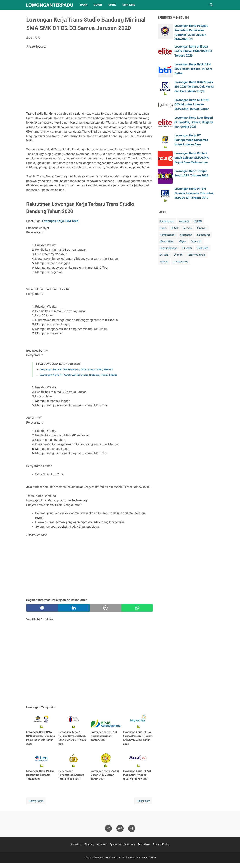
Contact (101, 844)
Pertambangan (168, 247)
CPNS (112, 4)
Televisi (164, 261)
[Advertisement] (89, 80)
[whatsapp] (137, 608)
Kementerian (167, 234)
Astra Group (167, 221)
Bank (163, 227)
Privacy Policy (161, 844)
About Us (76, 844)
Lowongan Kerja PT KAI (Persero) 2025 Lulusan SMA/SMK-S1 (76, 369)
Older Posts (143, 800)
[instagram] (108, 828)
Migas (182, 241)
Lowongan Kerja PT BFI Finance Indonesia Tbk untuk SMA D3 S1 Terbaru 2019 (194, 193)
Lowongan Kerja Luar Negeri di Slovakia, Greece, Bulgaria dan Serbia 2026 (193, 122)
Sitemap (89, 844)
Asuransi (184, 221)
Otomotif (196, 241)
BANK (84, 4)
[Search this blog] (211, 5)
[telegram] (105, 608)
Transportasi (180, 261)
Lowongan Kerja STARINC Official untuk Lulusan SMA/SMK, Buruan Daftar (191, 104)
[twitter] (74, 608)
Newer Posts (35, 800)
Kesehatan (186, 234)
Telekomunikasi (196, 254)
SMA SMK (128, 4)
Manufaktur (167, 241)
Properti (187, 247)
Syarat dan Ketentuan (122, 844)
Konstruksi (203, 234)
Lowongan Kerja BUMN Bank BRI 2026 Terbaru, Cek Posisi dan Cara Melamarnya (194, 86)
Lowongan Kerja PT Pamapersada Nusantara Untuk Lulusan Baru (191, 140)
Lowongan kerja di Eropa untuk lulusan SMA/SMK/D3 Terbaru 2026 (193, 51)
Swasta (164, 254)
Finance (201, 227)
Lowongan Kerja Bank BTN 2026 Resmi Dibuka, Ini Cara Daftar (193, 69)
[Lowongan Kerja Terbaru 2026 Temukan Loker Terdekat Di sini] (49, 4)
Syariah (178, 254)
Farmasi (187, 227)
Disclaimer (144, 844)
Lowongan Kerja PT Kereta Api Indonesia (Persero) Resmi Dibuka (78, 374)
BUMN (98, 4)
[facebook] (42, 608)
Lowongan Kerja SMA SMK (60, 221)
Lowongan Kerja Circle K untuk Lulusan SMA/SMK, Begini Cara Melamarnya (191, 157)
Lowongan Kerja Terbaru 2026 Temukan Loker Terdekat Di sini (124, 857)
